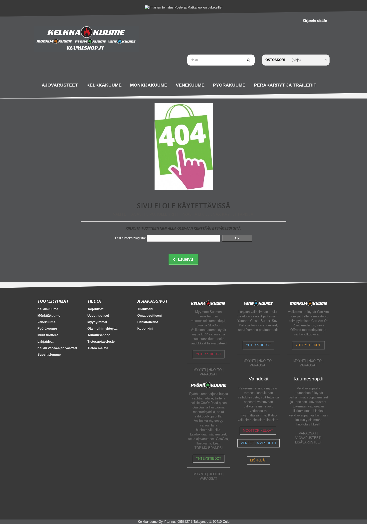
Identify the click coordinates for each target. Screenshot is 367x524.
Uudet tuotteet (98, 315)
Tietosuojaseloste (101, 341)
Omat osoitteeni (149, 315)
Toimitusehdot (98, 335)
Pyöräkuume (47, 328)
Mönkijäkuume (48, 315)
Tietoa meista (97, 348)
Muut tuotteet (47, 335)
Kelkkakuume (47, 309)
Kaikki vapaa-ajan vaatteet (57, 348)
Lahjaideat (45, 341)
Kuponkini (145, 328)
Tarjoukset (95, 309)
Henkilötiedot (147, 322)
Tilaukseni (145, 309)
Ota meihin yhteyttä (102, 328)
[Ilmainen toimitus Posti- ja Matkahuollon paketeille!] (183, 7)
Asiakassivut (152, 301)
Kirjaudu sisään (315, 21)
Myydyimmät (97, 322)
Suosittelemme (49, 354)
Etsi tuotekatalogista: (130, 238)
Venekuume (46, 322)
